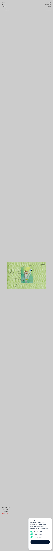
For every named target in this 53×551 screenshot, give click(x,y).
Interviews (5, 12)
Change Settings (40, 545)
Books (3, 4)
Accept (40, 541)
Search (49, 2)
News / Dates (6, 10)
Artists (4, 6)
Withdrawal (48, 4)
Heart (18, 275)
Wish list (48, 10)
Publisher (4, 8)
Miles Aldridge (6, 507)
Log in (49, 6)
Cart (50, 8)
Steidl (3, 2)
